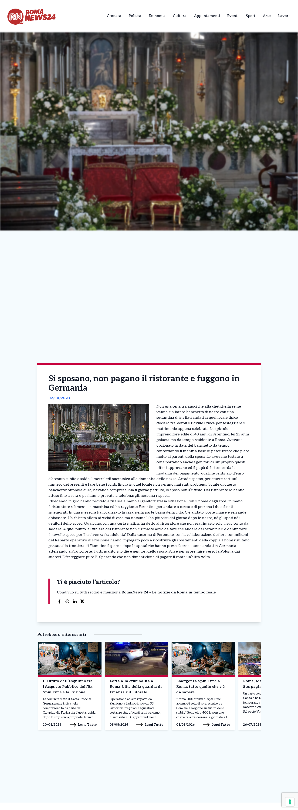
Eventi (232, 16)
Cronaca (114, 16)
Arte (267, 16)
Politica (135, 16)
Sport (250, 16)
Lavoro (284, 16)
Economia (157, 16)
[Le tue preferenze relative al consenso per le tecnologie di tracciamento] (289, 801)
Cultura (179, 16)
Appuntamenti (207, 16)
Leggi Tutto (87, 725)
